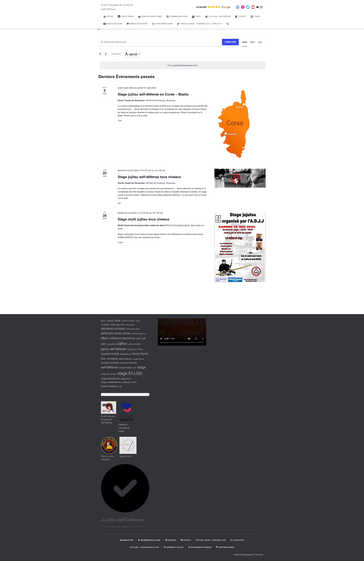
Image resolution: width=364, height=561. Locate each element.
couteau (105, 324)
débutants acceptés (113, 328)
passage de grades (110, 362)
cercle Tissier (128, 321)
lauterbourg (125, 354)
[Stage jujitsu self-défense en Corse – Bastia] (240, 124)
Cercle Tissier (125, 456)
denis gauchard (118, 324)
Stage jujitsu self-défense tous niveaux (149, 176)
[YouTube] (253, 7)
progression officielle (128, 363)
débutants (130, 325)
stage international (110, 378)
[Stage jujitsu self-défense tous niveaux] (240, 178)
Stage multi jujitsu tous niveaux (143, 219)
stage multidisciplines (111, 382)
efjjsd (104, 338)
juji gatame (112, 344)
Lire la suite (141, 115)
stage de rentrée (108, 374)
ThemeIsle (258, 554)
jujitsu (122, 343)
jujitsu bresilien (134, 344)
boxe (118, 320)
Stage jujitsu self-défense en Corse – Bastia (153, 94)
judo (103, 343)
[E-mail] (259, 7)
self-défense (109, 367)
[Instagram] (242, 7)
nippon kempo (125, 359)
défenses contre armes (116, 333)
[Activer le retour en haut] (358, 555)
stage (141, 367)
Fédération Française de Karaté (124, 428)
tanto (134, 382)
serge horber (125, 367)
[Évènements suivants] (105, 54)
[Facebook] (237, 7)
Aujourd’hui (116, 54)
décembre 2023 (133, 329)
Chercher (230, 42)
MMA (103, 359)
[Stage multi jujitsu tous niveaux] (240, 246)
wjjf (120, 386)
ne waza (112, 358)
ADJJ (103, 320)
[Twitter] (248, 7)
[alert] (183, 65)
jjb (144, 338)
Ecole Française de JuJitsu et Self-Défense (108, 419)
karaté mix (132, 349)
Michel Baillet (140, 353)
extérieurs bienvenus (122, 338)
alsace (110, 321)
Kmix (140, 349)
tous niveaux (109, 386)
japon (139, 338)
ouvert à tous (138, 359)
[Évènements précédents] (100, 54)
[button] (213, 7)
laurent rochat (110, 353)
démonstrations (138, 334)
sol (134, 367)
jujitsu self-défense (113, 349)
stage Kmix (126, 378)
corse (137, 321)
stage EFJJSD (129, 373)
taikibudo (126, 382)
